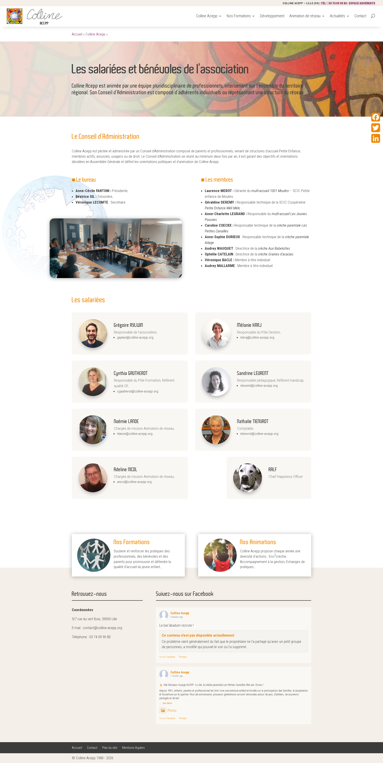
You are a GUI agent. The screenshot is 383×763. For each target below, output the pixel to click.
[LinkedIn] (375, 138)
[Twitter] (375, 127)
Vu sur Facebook (167, 656)
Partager (183, 656)
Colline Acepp (206, 16)
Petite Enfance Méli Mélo (222, 208)
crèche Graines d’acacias (275, 254)
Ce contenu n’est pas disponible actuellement (198, 635)
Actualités (337, 16)
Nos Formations (239, 16)
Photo (172, 710)
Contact (360, 16)
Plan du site (109, 748)
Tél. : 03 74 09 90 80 (334, 3)
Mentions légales (133, 748)
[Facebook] (375, 117)
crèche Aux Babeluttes (274, 248)
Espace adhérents (362, 3)
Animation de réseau (304, 16)
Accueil (77, 34)
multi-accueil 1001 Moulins (270, 190)
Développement (272, 16)
